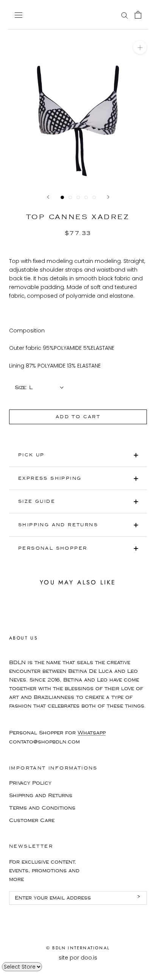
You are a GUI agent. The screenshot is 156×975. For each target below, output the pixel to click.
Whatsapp (92, 733)
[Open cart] (138, 15)
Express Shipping (49, 478)
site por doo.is (78, 957)
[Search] (124, 15)
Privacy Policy (30, 783)
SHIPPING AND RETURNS (58, 525)
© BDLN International (78, 948)
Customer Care (32, 820)
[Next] (108, 197)
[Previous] (48, 197)
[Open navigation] (18, 14)
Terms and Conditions (42, 808)
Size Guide (36, 501)
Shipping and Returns (40, 795)
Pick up (31, 455)
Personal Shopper (52, 548)
